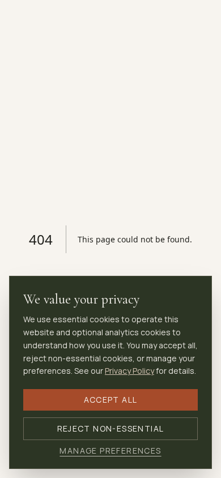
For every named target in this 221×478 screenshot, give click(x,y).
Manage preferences (110, 451)
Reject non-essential (110, 428)
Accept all (111, 399)
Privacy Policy (129, 370)
